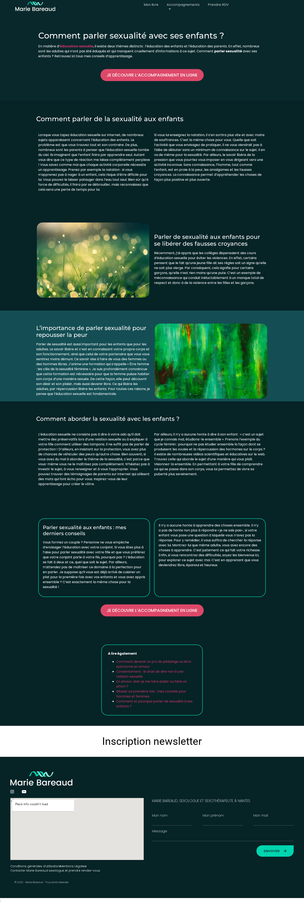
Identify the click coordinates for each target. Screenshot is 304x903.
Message (159, 831)
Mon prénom (213, 815)
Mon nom (160, 815)
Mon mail (260, 815)
